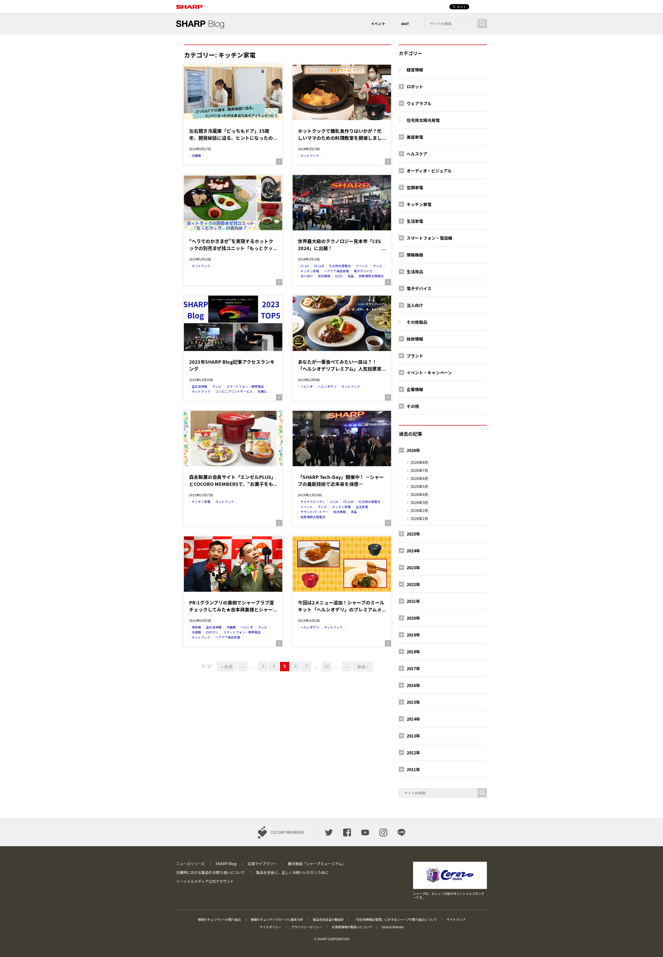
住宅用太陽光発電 (423, 120)
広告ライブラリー (262, 863)
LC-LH (304, 266)
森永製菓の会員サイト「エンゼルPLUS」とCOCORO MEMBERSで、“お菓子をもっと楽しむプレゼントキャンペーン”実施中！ (232, 480)
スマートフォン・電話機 (429, 238)
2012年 (413, 752)
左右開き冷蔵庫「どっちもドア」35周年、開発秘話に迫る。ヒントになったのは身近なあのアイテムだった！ (231, 134)
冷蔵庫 (196, 155)
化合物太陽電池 (340, 266)
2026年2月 (419, 510)
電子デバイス (363, 271)
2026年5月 (419, 486)
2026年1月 (419, 518)
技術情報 (324, 276)
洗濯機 (196, 632)
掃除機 (196, 627)
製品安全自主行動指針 (328, 919)
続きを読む (279, 161)
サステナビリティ (312, 501)
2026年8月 (419, 462)
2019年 (413, 635)
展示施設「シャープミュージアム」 (316, 863)
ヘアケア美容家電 (336, 271)
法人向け (306, 276)
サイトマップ (456, 919)
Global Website (392, 927)
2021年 (413, 601)
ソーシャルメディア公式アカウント (205, 881)
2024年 (413, 550)
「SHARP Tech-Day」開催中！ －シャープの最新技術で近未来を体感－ (341, 480)
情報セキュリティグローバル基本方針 (277, 919)
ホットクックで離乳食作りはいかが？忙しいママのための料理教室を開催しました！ (340, 134)
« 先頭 (227, 666)
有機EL (262, 391)
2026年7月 (419, 470)
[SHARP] (189, 4)
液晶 (351, 276)
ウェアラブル (419, 103)
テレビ (377, 266)
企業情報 (415, 389)
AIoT (405, 23)
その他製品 (417, 322)
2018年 (413, 651)
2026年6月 (419, 478)
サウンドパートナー (314, 511)
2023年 (413, 567)
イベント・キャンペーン (429, 372)
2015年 (413, 702)
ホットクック (309, 155)
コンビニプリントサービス (234, 391)
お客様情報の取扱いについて (352, 927)
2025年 (413, 534)
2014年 (413, 719)
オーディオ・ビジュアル (429, 170)
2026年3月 (419, 502)
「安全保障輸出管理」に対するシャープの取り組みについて (395, 919)
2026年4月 (419, 494)
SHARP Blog (226, 863)
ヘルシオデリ (327, 386)
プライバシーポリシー (306, 927)
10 (326, 666)
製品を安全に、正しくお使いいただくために (292, 872)
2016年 (413, 685)
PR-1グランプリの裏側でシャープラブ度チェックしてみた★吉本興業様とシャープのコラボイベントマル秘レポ (233, 606)
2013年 (413, 736)
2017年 (413, 668)
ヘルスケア (417, 154)
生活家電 (362, 507)
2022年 (413, 584)
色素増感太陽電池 (371, 276)
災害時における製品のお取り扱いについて (210, 872)
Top (650, 944)
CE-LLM (319, 266)
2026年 (413, 450)
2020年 (413, 618)
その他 (413, 406)
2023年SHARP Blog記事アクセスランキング (232, 365)
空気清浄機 (199, 386)
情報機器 (415, 255)
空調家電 (415, 187)
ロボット (415, 86)
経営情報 (415, 70)
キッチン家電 (309, 271)
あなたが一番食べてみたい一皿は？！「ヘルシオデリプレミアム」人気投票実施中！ (339, 365)
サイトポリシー (271, 927)
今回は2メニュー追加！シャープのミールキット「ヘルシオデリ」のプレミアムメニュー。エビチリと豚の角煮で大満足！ (341, 606)
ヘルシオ (306, 386)
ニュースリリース (190, 863)
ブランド (415, 356)
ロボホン (212, 632)
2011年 (413, 769)
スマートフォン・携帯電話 (245, 386)
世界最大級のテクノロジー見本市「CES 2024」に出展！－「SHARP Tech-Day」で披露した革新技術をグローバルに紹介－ (340, 245)
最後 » (363, 666)
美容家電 (415, 137)
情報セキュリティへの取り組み (219, 919)
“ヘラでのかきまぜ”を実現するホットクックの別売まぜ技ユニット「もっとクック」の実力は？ (231, 245)
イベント (378, 23)
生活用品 (415, 271)
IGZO (339, 276)
